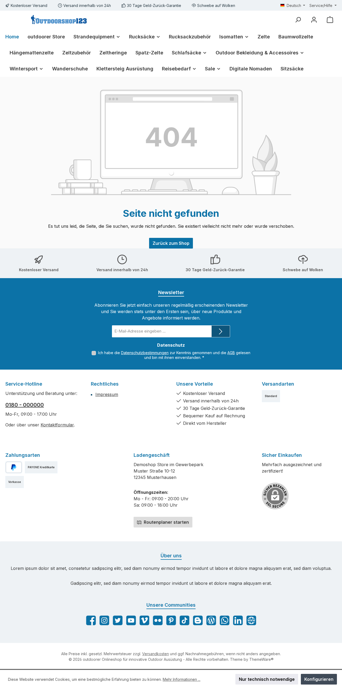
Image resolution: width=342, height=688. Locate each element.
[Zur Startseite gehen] (58, 19)
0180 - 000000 (24, 405)
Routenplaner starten (166, 522)
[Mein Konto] (314, 19)
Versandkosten (155, 653)
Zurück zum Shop (171, 243)
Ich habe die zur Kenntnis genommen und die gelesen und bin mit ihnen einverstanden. (174, 355)
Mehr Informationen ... (181, 679)
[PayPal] (13, 467)
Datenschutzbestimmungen (145, 352)
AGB (231, 352)
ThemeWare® (261, 659)
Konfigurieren (318, 679)
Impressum (106, 394)
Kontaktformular (57, 424)
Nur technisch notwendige (267, 679)
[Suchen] (298, 19)
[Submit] (220, 331)
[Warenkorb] (330, 19)
